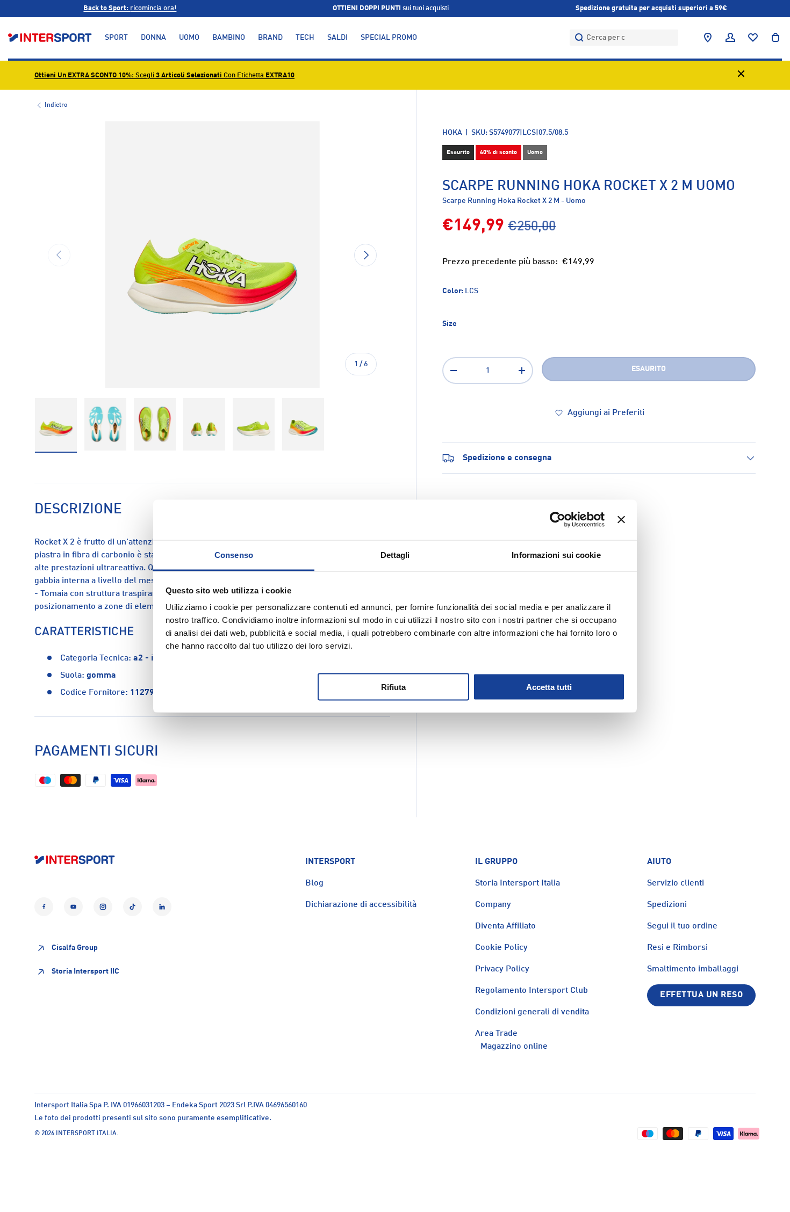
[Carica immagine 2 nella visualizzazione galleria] (105, 424)
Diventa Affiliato (505, 926)
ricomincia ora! (129, 8)
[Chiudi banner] (621, 520)
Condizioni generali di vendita (532, 1012)
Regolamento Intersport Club (531, 990)
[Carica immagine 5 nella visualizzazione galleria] (253, 424)
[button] (775, 37)
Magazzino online (514, 1046)
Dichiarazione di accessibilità (360, 905)
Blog (314, 883)
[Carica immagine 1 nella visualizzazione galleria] (55, 424)
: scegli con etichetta (164, 75)
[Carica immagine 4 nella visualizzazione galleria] (204, 424)
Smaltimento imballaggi (692, 969)
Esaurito (648, 369)
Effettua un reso (701, 995)
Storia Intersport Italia (517, 883)
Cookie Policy (501, 948)
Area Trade (496, 1033)
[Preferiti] (752, 37)
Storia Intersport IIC (85, 972)
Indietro (56, 105)
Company (493, 905)
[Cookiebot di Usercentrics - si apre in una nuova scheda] (558, 520)
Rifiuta (393, 686)
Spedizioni (667, 905)
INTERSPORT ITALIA (86, 1133)
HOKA (452, 132)
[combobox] (624, 37)
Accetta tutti (549, 686)
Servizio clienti (675, 883)
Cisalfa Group (75, 948)
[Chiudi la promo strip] (741, 75)
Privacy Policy (502, 969)
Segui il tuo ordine (682, 926)
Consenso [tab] (233, 554)
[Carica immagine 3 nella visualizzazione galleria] (154, 424)
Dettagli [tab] (395, 554)
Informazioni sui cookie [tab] (556, 554)
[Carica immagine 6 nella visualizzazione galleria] (303, 424)
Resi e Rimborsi (677, 948)
